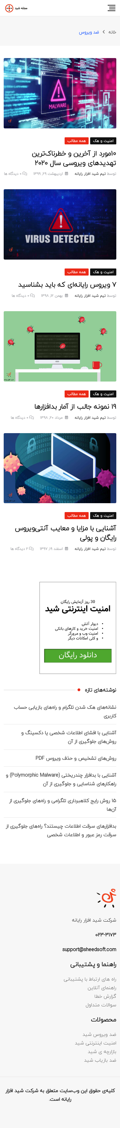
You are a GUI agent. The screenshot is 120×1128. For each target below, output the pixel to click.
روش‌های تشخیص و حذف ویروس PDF (76, 758)
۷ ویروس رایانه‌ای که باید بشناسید (67, 284)
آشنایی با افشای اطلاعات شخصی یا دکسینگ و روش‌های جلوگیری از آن (68, 737)
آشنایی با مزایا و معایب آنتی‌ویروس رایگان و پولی (65, 532)
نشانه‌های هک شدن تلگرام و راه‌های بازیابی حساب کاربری (65, 711)
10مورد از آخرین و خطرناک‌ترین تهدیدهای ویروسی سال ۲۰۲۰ (74, 158)
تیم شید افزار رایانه (90, 173)
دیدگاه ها (13, 173)
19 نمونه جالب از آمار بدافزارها (75, 406)
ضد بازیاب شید (100, 1060)
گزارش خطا (105, 996)
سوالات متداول (101, 1005)
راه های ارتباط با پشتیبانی (90, 979)
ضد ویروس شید (99, 1034)
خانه (112, 32)
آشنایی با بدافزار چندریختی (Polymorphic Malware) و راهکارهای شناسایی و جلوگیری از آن (61, 779)
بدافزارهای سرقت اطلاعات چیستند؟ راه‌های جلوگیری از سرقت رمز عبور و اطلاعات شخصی (61, 830)
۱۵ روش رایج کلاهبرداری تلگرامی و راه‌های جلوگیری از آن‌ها (62, 804)
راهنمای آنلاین (102, 987)
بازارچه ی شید (102, 1051)
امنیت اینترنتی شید (95, 1043)
